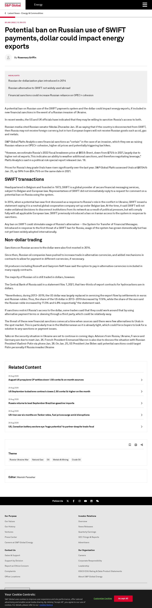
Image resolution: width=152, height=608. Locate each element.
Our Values (10, 521)
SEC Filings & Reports (88, 537)
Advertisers (83, 542)
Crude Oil (76, 459)
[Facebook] (73, 501)
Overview (82, 521)
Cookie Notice (46, 605)
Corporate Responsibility (90, 560)
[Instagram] (79, 501)
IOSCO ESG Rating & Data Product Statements (100, 571)
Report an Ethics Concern (17, 566)
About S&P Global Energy (90, 576)
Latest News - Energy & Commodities (25, 13)
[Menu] (145, 4)
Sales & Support (12, 555)
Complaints (10, 571)
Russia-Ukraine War (19, 459)
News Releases (85, 526)
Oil (48, 459)
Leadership (83, 566)
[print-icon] (136, 445)
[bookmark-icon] (130, 445)
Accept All (123, 598)
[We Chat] (97, 501)
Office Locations (12, 576)
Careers (82, 555)
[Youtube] (85, 501)
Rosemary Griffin (27, 57)
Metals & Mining (60, 459)
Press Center (11, 537)
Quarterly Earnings (87, 532)
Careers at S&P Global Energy (19, 542)
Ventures (9, 532)
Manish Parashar (26, 477)
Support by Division (14, 560)
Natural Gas (37, 459)
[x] (67, 501)
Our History (10, 526)
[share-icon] (142, 445)
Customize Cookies (103, 598)
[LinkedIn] (91, 501)
